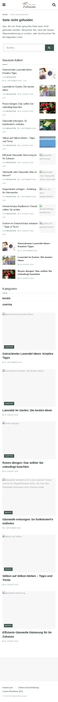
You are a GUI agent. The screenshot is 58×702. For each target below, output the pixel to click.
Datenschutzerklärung (29, 687)
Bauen (6, 298)
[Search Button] (49, 47)
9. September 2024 (27, 179)
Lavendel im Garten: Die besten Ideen (27, 410)
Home (5, 14)
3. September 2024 (27, 128)
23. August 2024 (26, 145)
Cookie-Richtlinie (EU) (12, 691)
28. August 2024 (26, 94)
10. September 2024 (13, 81)
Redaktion (11, 77)
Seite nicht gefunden (19, 14)
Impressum (7, 687)
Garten (7, 304)
